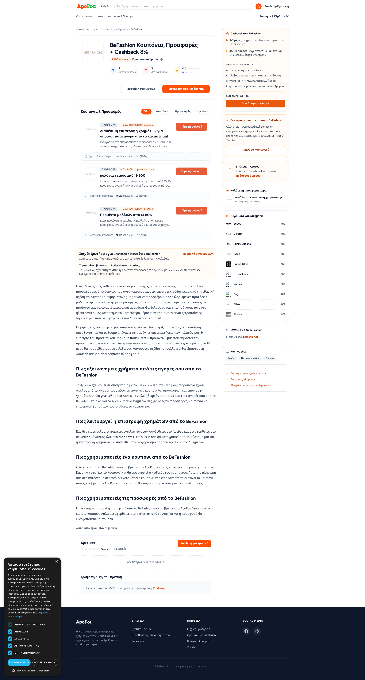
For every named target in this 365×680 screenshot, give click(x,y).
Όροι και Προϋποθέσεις (202, 635)
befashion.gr (250, 336)
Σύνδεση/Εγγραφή (277, 6)
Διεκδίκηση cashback (255, 103)
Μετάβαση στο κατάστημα (186, 89)
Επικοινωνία (139, 641)
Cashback (203, 111)
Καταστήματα (93, 29)
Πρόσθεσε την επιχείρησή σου (151, 635)
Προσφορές (182, 111)
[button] (32, 670)
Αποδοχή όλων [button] (19, 662)
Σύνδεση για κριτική (194, 543)
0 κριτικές (187, 72)
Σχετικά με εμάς (142, 629)
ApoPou (84, 622)
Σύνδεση (159, 588)
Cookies (192, 647)
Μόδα (105, 29)
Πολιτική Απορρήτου (200, 641)
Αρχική (79, 29)
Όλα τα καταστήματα (89, 16)
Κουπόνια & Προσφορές (122, 16)
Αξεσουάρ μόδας (120, 29)
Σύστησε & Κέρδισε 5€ (274, 16)
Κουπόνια (162, 111)
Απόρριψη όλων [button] (45, 662)
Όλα (146, 111)
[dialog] (32, 617)
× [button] (56, 561)
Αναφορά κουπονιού (255, 149)
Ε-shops (269, 358)
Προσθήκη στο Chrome (140, 89)
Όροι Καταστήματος (145, 59)
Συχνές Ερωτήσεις (198, 629)
